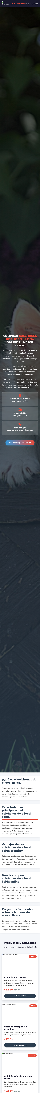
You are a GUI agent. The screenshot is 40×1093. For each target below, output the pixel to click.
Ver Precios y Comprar (18, 442)
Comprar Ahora (21, 996)
